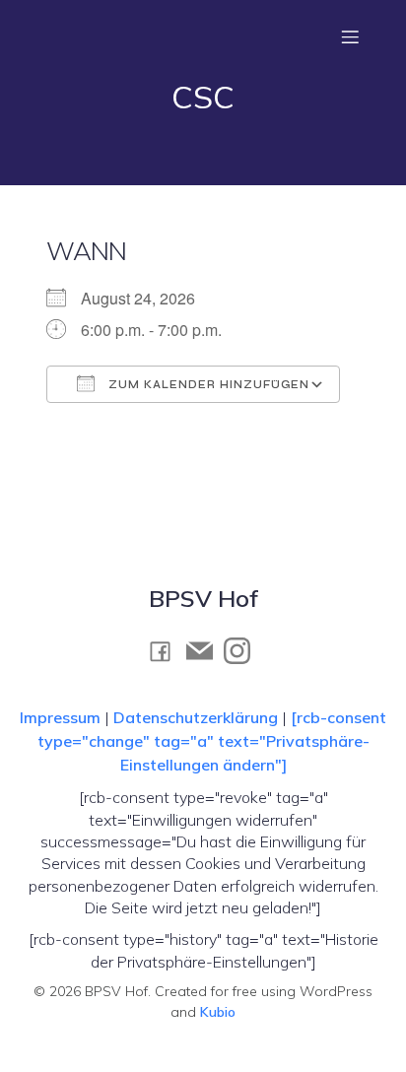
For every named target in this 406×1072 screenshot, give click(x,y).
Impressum (62, 717)
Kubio (218, 1012)
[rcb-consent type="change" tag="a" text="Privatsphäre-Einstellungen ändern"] (212, 740)
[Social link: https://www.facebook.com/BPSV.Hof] (165, 651)
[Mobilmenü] (350, 36)
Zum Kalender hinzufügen (206, 384)
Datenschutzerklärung (195, 717)
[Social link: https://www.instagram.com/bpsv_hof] (242, 651)
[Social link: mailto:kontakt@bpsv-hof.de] (205, 651)
